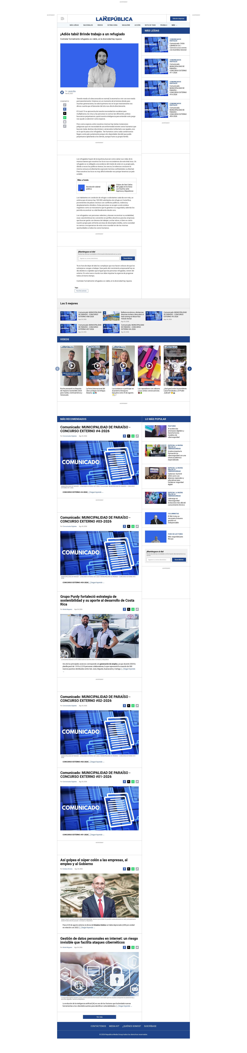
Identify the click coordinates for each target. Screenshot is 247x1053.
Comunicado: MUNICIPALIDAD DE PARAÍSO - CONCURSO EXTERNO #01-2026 (95, 775)
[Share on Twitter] (64, 113)
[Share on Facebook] (64, 109)
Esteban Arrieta (67, 869)
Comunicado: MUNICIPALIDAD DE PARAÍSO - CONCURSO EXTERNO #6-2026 (132, 327)
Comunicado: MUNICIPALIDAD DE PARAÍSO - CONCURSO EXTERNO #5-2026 (175, 314)
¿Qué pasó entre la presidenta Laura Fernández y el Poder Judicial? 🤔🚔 (175, 391)
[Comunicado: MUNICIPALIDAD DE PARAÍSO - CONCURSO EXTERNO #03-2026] (99, 553)
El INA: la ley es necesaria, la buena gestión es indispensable (175, 519)
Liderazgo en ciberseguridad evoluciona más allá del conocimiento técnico (177, 501)
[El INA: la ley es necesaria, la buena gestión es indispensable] (155, 518)
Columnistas (173, 514)
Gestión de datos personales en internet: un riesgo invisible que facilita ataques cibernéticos (99, 940)
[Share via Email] (64, 121)
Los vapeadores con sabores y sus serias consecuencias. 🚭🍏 (149, 391)
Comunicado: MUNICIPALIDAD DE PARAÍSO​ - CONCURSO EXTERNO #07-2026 (89, 327)
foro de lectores (81, 291)
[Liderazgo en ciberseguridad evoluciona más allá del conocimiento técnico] (155, 498)
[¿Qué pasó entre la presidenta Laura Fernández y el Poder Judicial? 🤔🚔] (175, 366)
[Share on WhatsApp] (64, 117)
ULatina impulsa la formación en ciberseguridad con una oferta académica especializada (177, 455)
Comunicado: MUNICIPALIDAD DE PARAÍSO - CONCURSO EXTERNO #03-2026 (95, 519)
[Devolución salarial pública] (81, 188)
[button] (178, 18)
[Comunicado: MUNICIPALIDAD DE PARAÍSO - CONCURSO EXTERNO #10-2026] (156, 88)
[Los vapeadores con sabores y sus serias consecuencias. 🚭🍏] (149, 366)
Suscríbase (150, 1026)
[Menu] (63, 19)
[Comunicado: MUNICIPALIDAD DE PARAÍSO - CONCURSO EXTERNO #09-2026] (156, 110)
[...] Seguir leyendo (94, 492)
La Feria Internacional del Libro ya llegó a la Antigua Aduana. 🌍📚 (95, 391)
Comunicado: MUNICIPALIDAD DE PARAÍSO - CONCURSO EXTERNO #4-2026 (95, 429)
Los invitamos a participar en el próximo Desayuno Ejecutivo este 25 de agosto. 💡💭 (123, 392)
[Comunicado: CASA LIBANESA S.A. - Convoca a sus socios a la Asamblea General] (156, 44)
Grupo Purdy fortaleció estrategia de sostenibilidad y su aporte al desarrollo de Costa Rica (97, 600)
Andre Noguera (67, 609)
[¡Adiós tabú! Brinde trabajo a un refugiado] (99, 65)
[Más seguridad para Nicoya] (155, 537)
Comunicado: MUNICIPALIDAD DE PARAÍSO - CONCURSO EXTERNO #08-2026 (89, 314)
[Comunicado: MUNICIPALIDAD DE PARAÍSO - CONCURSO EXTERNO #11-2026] (156, 66)
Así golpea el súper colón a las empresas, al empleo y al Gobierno (93, 862)
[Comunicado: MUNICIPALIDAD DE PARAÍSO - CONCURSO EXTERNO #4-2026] (99, 463)
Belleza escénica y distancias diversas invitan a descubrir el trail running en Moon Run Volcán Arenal (132, 315)
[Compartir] (64, 126)
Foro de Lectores (175, 534)
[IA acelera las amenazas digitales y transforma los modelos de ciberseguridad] (155, 431)
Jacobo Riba (72, 91)
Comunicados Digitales (175, 40)
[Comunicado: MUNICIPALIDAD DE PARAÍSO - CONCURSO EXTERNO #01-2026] (99, 808)
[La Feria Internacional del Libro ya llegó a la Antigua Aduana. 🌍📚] (97, 366)
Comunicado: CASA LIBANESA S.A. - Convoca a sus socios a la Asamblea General (178, 46)
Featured (172, 426)
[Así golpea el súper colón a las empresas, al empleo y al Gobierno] (99, 896)
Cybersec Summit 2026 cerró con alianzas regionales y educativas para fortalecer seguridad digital (176, 479)
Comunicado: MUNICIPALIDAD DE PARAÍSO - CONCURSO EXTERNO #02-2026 (95, 699)
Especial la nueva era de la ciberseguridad (175, 447)
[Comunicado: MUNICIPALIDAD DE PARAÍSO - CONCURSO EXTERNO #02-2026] (99, 732)
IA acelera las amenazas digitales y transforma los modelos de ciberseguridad (176, 433)
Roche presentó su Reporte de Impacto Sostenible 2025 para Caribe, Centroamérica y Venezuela (71, 392)
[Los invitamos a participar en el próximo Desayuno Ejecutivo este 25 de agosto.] (123, 366)
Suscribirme (128, 258)
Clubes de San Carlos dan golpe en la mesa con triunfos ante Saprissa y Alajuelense (124, 188)
